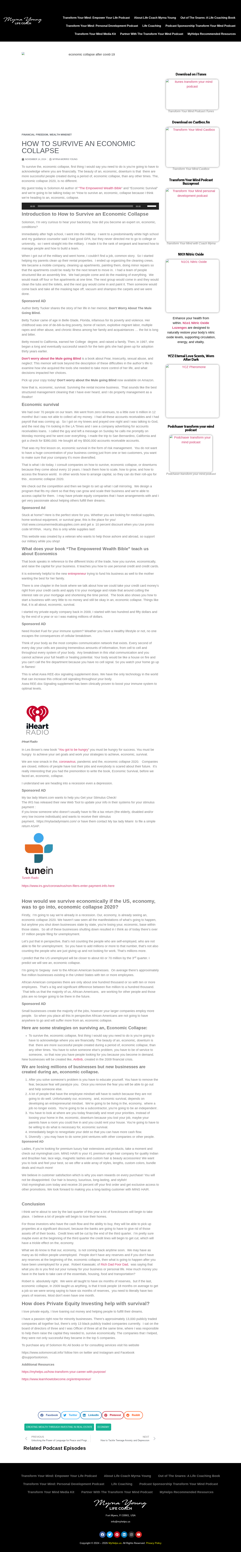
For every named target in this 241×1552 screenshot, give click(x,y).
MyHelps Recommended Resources (212, 33)
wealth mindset (61, 134)
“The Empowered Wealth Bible (99, 188)
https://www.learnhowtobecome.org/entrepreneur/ (56, 1379)
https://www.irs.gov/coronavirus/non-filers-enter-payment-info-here (68, 886)
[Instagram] (131, 1534)
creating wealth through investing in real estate (59, 1427)
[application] (90, 206)
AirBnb (78, 1059)
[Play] (26, 206)
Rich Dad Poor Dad (114, 1264)
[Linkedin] (124, 1534)
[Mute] (144, 206)
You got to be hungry (73, 749)
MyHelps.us (115, 1543)
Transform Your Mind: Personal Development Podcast (102, 25)
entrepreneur (77, 573)
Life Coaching (151, 25)
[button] (49, 1415)
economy (103, 1427)
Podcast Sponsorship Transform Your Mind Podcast (200, 25)
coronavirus (67, 761)
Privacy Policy (153, 1543)
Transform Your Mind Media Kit (95, 33)
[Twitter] (110, 1534)
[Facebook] (102, 1534)
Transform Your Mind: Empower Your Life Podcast (96, 17)
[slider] (152, 206)
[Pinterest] (117, 1534)
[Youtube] (138, 1534)
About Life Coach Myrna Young (155, 17)
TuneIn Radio (30, 877)
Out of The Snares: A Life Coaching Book (207, 17)
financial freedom (35, 134)
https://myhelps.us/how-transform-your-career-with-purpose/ (64, 1372)
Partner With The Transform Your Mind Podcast (151, 33)
